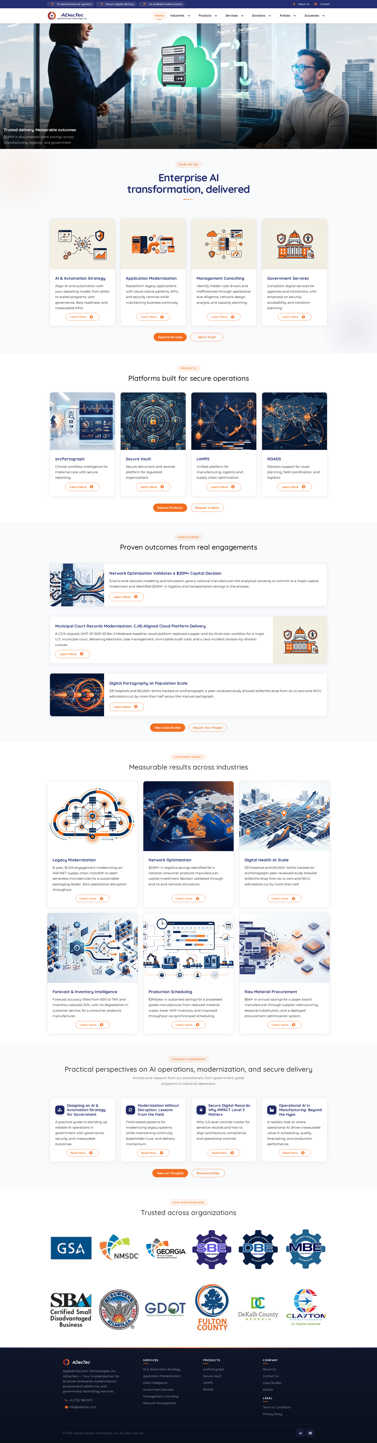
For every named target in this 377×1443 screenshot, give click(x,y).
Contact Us (271, 1376)
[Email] (310, 1433)
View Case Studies (167, 727)
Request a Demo (207, 507)
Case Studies (272, 1383)
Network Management (159, 1403)
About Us (304, 4)
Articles (285, 15)
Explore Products (170, 507)
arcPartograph (213, 1369)
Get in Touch (207, 337)
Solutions (258, 15)
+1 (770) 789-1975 (81, 1400)
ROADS (208, 1390)
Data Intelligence (155, 1383)
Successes (312, 15)
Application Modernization (162, 1376)
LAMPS (208, 1383)
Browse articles (208, 1173)
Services (232, 15)
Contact (325, 4)
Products (205, 15)
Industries (177, 15)
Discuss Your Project (208, 727)
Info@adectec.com (82, 1407)
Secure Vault (212, 1376)
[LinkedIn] (301, 1433)
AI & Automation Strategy (161, 1369)
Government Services (158, 1390)
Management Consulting (160, 1396)
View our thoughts (170, 1173)
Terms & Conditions (277, 1407)
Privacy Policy (272, 1414)
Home (159, 15)
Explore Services (170, 337)
